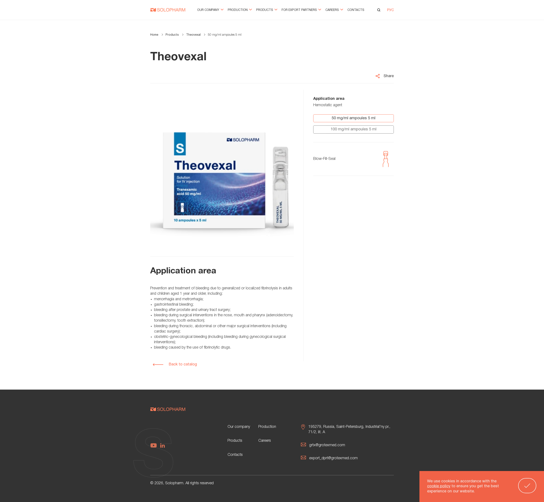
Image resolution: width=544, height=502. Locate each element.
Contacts (355, 10)
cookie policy (438, 486)
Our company (208, 10)
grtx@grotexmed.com (327, 445)
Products (265, 10)
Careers (332, 10)
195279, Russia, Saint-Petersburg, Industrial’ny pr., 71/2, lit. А (349, 429)
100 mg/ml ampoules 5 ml (353, 129)
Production (238, 10)
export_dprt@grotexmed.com (333, 458)
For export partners (300, 10)
